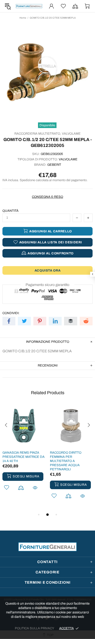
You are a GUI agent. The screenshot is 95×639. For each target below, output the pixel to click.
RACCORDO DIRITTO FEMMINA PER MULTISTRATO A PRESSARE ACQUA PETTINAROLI (65, 461)
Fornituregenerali (29, 6)
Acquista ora (48, 270)
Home (22, 17)
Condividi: (10, 313)
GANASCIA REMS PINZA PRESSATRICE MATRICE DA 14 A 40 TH (23, 457)
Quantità (10, 211)
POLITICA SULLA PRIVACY (34, 628)
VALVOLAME (71, 133)
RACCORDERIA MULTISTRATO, (37, 133)
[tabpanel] (24, 453)
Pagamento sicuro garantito (47, 285)
